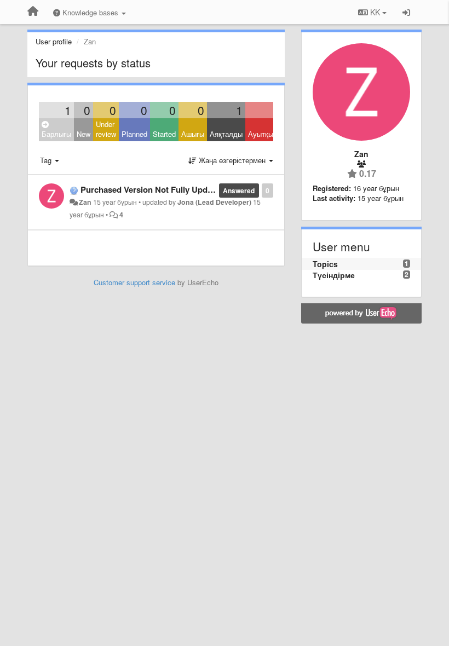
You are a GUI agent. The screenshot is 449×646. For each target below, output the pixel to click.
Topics (325, 263)
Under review (106, 129)
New (83, 134)
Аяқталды (226, 134)
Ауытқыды (265, 134)
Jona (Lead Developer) (214, 202)
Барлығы (56, 134)
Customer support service (134, 282)
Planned (134, 134)
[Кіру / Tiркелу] (406, 12)
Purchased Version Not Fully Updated (152, 189)
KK (375, 12)
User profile (54, 41)
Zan (85, 202)
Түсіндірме (334, 274)
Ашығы (192, 134)
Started (164, 134)
